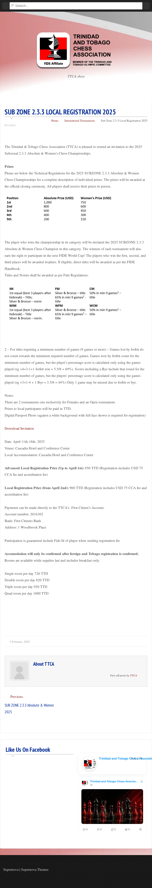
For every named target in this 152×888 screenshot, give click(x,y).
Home (54, 120)
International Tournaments (80, 120)
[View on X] (141, 781)
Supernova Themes (34, 869)
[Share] (140, 829)
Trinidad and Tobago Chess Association (114, 781)
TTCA (49, 664)
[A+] (12, 125)
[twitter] (146, 870)
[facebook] (138, 870)
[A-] (7, 125)
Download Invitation (19, 428)
